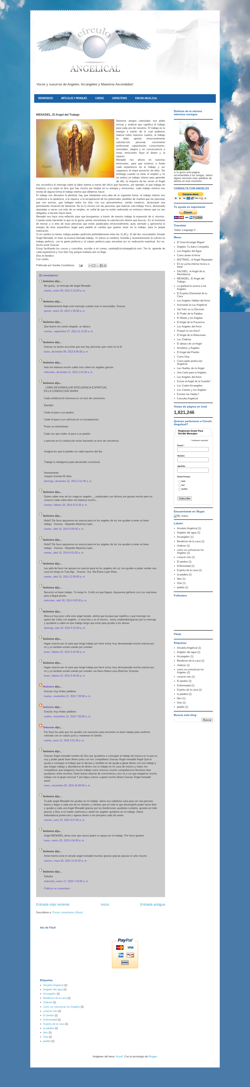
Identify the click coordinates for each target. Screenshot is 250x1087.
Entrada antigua (152, 904)
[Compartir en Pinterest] (105, 266)
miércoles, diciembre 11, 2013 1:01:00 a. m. (68, 372)
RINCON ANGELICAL (146, 98)
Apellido (181, 466)
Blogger (152, 1056)
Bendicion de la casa (189, 541)
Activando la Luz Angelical (192, 304)
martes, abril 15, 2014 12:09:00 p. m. (65, 576)
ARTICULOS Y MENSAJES (74, 98)
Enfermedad (184, 565)
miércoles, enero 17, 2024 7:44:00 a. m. (66, 881)
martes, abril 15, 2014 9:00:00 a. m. (64, 528)
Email (180, 445)
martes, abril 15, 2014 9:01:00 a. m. (64, 552)
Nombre (181, 456)
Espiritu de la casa (187, 570)
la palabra (182, 574)
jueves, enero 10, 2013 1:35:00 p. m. (64, 310)
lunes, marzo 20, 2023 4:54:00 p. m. (64, 840)
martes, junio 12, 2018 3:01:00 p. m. (64, 740)
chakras (181, 545)
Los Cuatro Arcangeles (190, 385)
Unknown (48, 727)
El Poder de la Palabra (189, 313)
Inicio (105, 904)
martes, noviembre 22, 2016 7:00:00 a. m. (67, 696)
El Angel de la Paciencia (190, 322)
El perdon (182, 561)
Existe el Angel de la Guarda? (194, 381)
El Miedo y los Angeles (190, 317)
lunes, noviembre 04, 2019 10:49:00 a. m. (67, 785)
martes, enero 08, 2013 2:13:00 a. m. (65, 290)
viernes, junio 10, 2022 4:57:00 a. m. (64, 820)
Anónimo (48, 686)
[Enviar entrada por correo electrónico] (80, 265)
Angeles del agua (186, 532)
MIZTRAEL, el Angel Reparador (194, 259)
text (183, 485)
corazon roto (184, 557)
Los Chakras (184, 339)
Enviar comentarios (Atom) (68, 912)
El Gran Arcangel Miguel (190, 242)
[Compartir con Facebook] (101, 266)
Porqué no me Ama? (188, 330)
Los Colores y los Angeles (191, 389)
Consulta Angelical (187, 398)
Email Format (183, 477)
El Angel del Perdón (188, 352)
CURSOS (99, 98)
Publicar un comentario (57, 888)
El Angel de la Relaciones (191, 335)
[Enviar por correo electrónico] (90, 266)
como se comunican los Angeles (61, 1006)
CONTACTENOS (119, 98)
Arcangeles (183, 536)
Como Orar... (184, 356)
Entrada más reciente (53, 904)
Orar (179, 583)
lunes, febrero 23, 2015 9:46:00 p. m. (65, 675)
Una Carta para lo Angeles (191, 372)
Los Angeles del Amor (189, 326)
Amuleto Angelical (187, 528)
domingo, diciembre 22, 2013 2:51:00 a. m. (68, 481)
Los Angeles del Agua (189, 251)
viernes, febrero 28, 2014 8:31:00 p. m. (66, 504)
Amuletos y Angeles (188, 347)
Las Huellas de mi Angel (190, 368)
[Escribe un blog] (94, 266)
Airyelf (119, 1056)
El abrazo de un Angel (189, 343)
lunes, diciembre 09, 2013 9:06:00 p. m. (66, 351)
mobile (184, 489)
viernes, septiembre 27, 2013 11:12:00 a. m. (69, 331)
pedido (180, 587)
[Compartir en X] (98, 266)
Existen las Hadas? (188, 394)
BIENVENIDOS (45, 98)
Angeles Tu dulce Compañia (193, 246)
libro (179, 578)
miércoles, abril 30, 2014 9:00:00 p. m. (65, 600)
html (183, 481)
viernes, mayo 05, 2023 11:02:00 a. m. (65, 860)
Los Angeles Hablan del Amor (193, 300)
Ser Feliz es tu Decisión (190, 309)
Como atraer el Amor (188, 255)
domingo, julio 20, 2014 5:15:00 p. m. (65, 627)
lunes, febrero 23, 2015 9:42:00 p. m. (65, 651)
